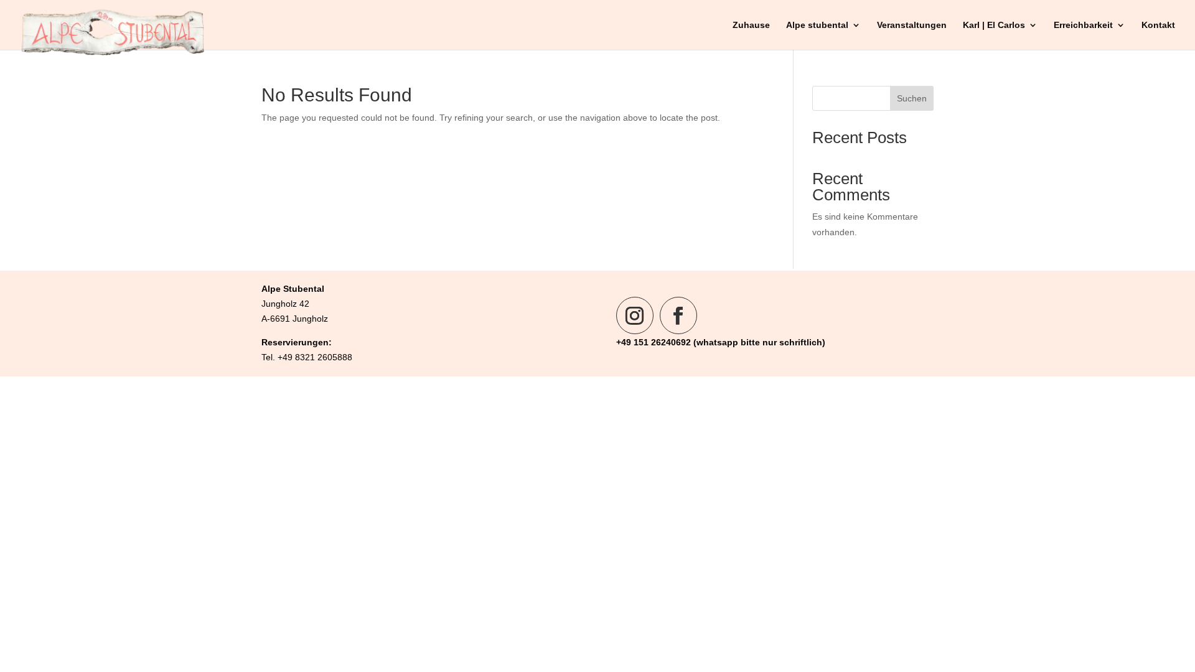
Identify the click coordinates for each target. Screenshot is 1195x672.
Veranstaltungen (912, 25)
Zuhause (751, 25)
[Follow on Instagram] (635, 315)
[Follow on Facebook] (678, 315)
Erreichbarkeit (1083, 25)
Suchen (912, 98)
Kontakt (1158, 25)
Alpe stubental (817, 25)
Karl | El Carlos (994, 25)
